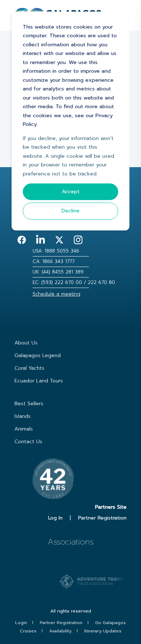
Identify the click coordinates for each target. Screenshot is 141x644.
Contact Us (28, 441)
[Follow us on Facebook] (21, 240)
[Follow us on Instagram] (78, 240)
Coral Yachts (29, 368)
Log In (55, 518)
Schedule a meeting (56, 294)
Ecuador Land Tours (38, 381)
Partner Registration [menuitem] (61, 622)
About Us (26, 343)
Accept (71, 191)
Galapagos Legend (37, 355)
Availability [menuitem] (60, 631)
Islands (22, 416)
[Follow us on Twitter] (59, 240)
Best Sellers (28, 403)
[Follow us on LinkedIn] (40, 240)
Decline (70, 211)
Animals (23, 429)
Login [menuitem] (21, 622)
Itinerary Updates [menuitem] (102, 631)
